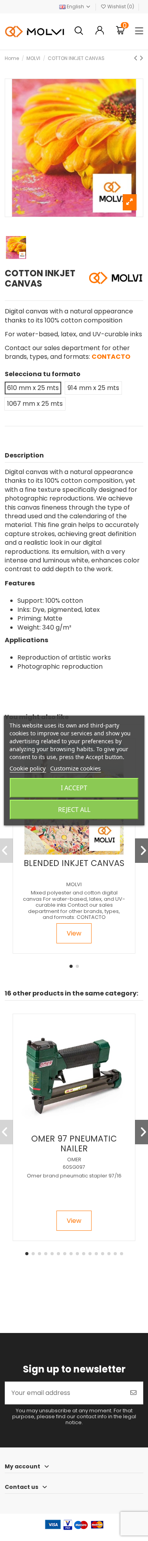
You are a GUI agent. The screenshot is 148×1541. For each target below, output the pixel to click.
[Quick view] (80, 851)
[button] (71, 966)
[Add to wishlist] (67, 851)
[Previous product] (136, 58)
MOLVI (74, 884)
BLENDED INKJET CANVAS (74, 863)
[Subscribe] (133, 1393)
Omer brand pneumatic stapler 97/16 (74, 1175)
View (74, 933)
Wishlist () (120, 6)
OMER (74, 1159)
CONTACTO (111, 356)
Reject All (74, 809)
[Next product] (141, 58)
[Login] (99, 31)
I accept (74, 788)
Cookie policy (27, 768)
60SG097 (74, 1167)
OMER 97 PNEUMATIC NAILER (74, 1143)
